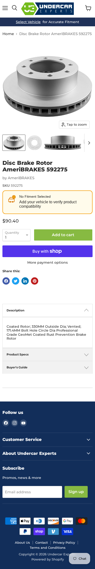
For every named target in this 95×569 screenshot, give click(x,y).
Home (8, 34)
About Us (22, 542)
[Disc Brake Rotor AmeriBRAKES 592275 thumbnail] (14, 142)
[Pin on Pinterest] (34, 281)
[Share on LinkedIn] (25, 281)
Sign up (76, 491)
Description (15, 310)
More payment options (47, 262)
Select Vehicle (28, 22)
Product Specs (17, 354)
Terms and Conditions (48, 548)
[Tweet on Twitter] (15, 281)
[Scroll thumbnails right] (88, 143)
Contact (41, 542)
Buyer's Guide (17, 367)
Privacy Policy (64, 542)
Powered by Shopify (47, 559)
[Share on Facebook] (6, 281)
